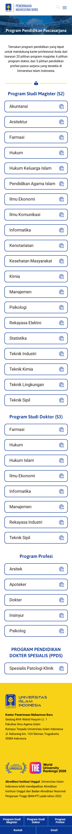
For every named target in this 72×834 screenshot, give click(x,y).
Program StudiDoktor (36, 821)
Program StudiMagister (12, 821)
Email (54, 830)
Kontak (18, 830)
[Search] (56, 7)
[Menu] (65, 7)
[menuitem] (56, 7)
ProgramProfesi (60, 821)
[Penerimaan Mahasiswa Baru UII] (29, 7)
